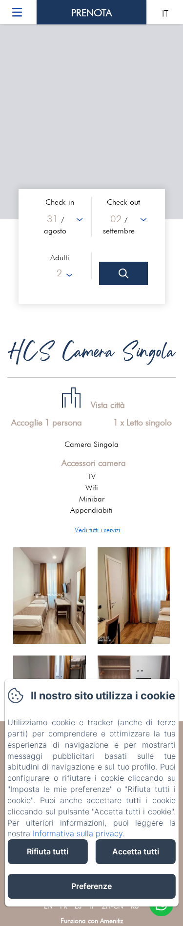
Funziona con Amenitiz (92, 921)
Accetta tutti (135, 851)
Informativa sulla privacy (77, 833)
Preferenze (91, 886)
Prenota (91, 13)
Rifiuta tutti (47, 851)
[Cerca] (123, 273)
